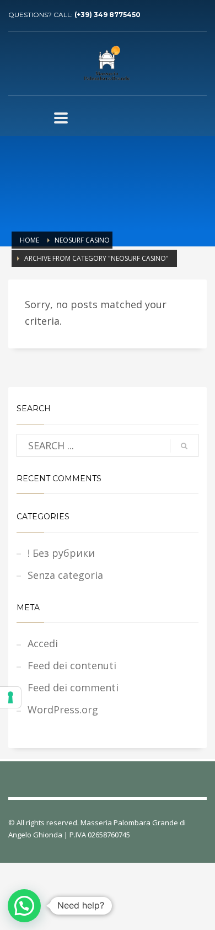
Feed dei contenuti (72, 665)
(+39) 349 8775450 (107, 14)
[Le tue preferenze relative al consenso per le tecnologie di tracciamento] (10, 697)
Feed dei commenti (73, 687)
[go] (184, 446)
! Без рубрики (61, 553)
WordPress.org (63, 709)
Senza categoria (65, 575)
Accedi (43, 643)
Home (29, 240)
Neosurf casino (82, 240)
